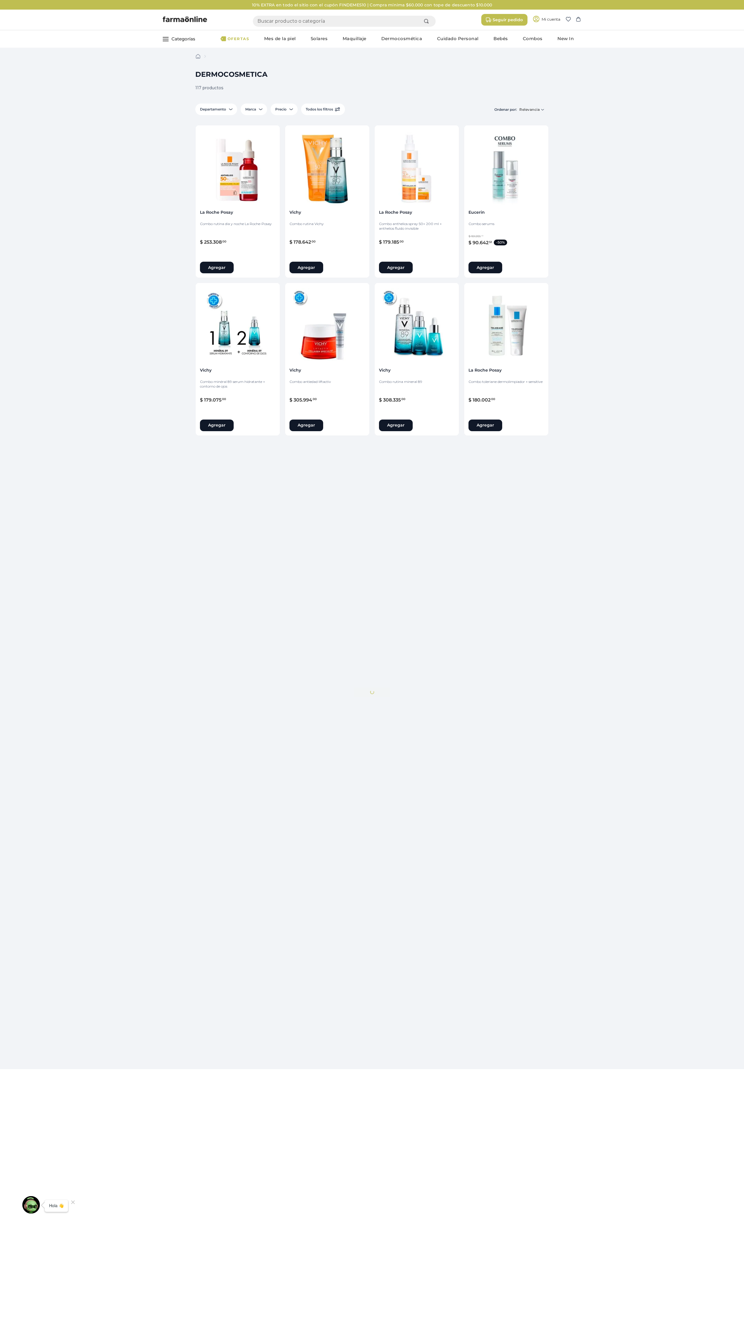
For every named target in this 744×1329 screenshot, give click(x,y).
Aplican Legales (394, 5)
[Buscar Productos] (427, 21)
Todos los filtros (319, 109)
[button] (570, 20)
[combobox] (344, 21)
